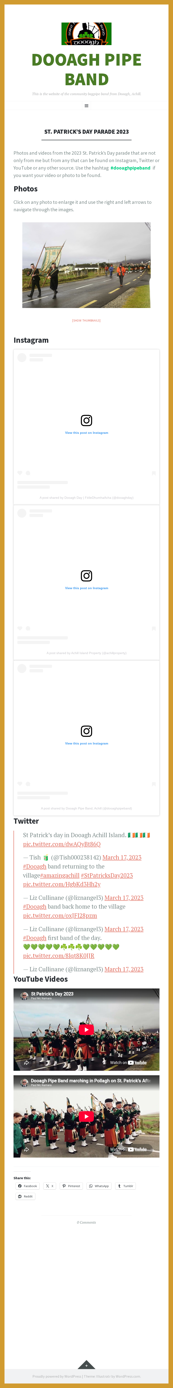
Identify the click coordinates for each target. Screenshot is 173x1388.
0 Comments (86, 1222)
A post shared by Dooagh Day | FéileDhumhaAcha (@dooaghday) (87, 497)
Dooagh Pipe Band (86, 69)
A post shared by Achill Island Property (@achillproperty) (87, 653)
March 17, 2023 (121, 857)
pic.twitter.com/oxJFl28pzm (60, 915)
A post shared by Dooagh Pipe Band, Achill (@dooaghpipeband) (86, 808)
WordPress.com (128, 1376)
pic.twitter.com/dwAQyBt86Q (62, 844)
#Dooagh (34, 866)
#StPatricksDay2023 (107, 875)
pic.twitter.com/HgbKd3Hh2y (61, 884)
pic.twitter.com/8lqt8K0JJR (58, 956)
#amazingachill (60, 875)
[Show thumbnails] (86, 320)
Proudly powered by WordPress (56, 1376)
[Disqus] (86, 1285)
